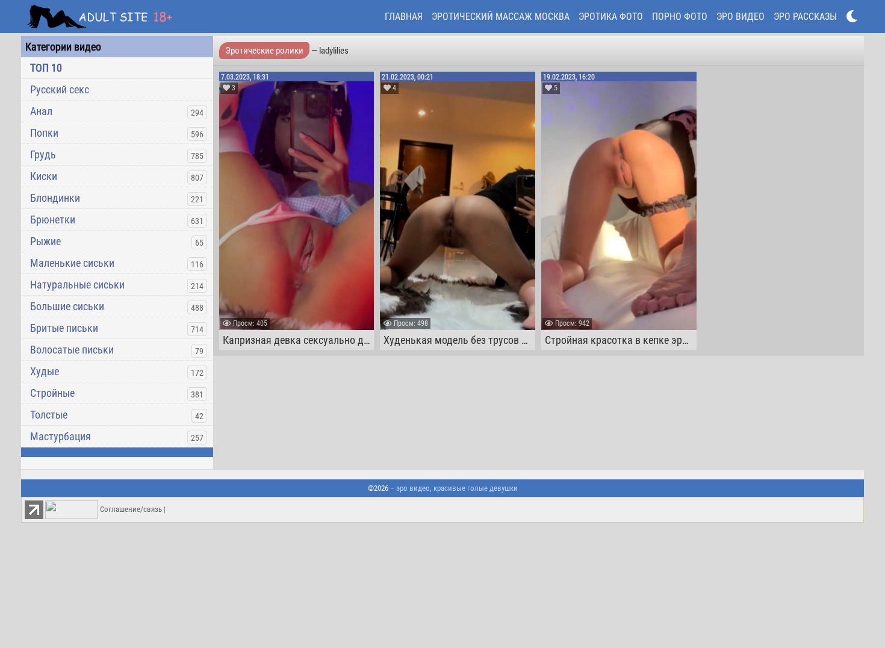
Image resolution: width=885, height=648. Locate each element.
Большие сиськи (67, 306)
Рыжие (45, 241)
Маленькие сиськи (72, 263)
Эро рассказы (805, 16)
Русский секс (59, 89)
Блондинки (55, 198)
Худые (44, 371)
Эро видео (740, 16)
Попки (44, 132)
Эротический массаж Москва (501, 16)
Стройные (52, 393)
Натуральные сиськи (77, 284)
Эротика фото (611, 16)
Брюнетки (52, 219)
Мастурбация (60, 436)
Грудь (43, 154)
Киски (43, 176)
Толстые (48, 414)
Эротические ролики (264, 50)
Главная (404, 16)
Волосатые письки (72, 349)
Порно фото (679, 16)
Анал (41, 111)
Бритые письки (64, 328)
